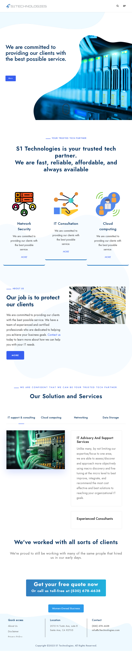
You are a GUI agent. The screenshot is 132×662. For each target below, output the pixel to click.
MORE (24, 257)
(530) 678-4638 (100, 626)
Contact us (54, 335)
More (11, 78)
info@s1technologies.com (106, 630)
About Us (13, 626)
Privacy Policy (15, 637)
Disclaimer (13, 631)
